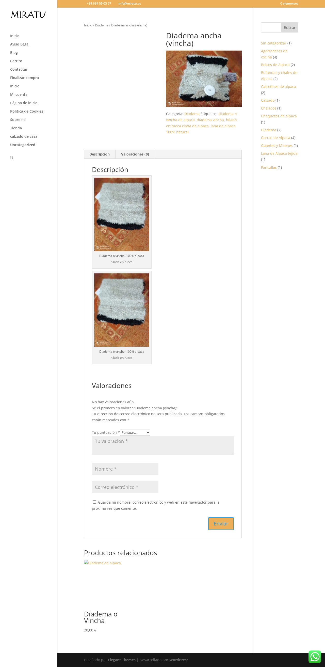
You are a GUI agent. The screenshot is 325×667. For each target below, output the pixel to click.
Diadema (101, 25)
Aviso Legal (19, 44)
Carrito (16, 61)
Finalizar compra (24, 78)
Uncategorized (22, 145)
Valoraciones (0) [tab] (135, 154)
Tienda (16, 128)
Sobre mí (18, 120)
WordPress (178, 659)
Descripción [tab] (99, 154)
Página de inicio (24, 103)
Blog (14, 53)
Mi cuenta (18, 95)
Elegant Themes (122, 659)
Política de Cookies (26, 112)
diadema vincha (210, 119)
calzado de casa (23, 137)
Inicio (15, 36)
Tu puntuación (106, 432)
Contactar (18, 70)
